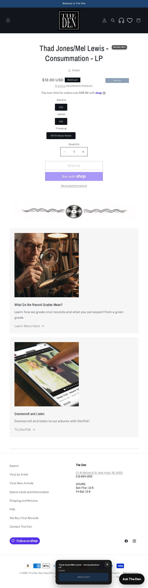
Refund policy (130, 572)
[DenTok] (121, 20)
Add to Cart (83, 577)
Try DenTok (22, 429)
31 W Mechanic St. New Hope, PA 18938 (99, 473)
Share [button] (76, 70)
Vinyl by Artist (19, 474)
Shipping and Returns (24, 500)
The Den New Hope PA (41, 573)
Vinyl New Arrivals (22, 483)
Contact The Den (21, 526)
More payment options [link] (74, 185)
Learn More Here (27, 326)
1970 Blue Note (63, 136)
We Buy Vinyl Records (24, 518)
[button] (8, 20)
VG (63, 108)
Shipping (60, 85)
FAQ (12, 509)
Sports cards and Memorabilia (29, 492)
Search (14, 466)
